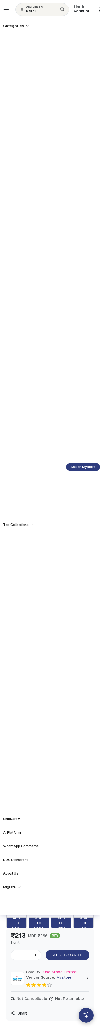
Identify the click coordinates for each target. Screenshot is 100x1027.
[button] (6, 9)
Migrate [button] (10, 887)
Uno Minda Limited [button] (51, 971)
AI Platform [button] (12, 832)
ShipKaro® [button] (11, 818)
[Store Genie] (86, 1015)
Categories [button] (14, 26)
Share (22, 1013)
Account (81, 9)
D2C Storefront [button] (15, 860)
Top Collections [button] (16, 524)
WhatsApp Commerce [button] (21, 846)
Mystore (63, 977)
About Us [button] (10, 873)
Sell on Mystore (83, 467)
